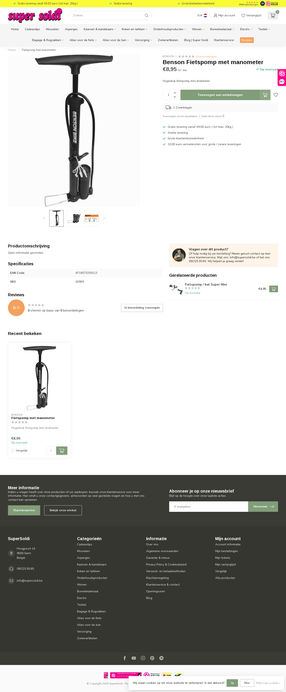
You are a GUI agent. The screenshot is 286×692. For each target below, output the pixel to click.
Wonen (197, 29)
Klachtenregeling (157, 578)
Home (15, 29)
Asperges (71, 29)
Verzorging (142, 40)
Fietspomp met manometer (39, 50)
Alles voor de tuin (114, 40)
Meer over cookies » (268, 683)
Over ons (152, 544)
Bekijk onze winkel (63, 510)
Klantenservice (224, 40)
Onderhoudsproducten (168, 29)
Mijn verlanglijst (225, 565)
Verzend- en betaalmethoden (166, 571)
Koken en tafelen (133, 29)
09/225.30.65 (25, 569)
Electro (245, 29)
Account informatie (228, 544)
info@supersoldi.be (30, 581)
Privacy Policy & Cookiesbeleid (166, 565)
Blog (149, 598)
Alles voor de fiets (82, 40)
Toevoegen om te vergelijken (180, 116)
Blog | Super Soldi (196, 40)
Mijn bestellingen (226, 551)
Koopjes (247, 40)
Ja (232, 683)
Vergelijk (21, 450)
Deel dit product (212, 116)
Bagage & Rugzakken (46, 40)
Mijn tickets (222, 558)
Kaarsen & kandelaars (98, 29)
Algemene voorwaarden (162, 551)
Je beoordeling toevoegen (142, 308)
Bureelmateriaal (221, 29)
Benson (168, 56)
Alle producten (225, 578)
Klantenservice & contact (163, 585)
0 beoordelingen (206, 56)
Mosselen (52, 29)
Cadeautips (32, 29)
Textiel (262, 29)
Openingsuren (155, 591)
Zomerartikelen (168, 40)
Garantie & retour (158, 558)
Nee (247, 683)
